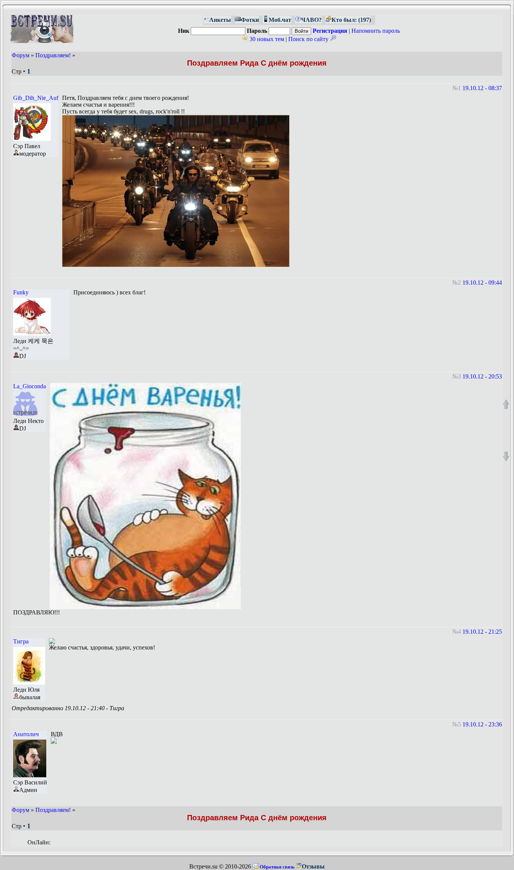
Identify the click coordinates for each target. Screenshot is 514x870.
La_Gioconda (29, 386)
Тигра (21, 641)
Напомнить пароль (375, 31)
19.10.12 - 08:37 (482, 88)
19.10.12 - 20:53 (482, 376)
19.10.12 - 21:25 (482, 631)
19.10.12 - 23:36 (482, 724)
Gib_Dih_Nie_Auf (35, 98)
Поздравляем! (53, 55)
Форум (20, 55)
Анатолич (26, 734)
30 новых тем (266, 39)
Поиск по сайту (309, 39)
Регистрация (330, 31)
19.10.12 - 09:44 (482, 282)
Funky (21, 292)
